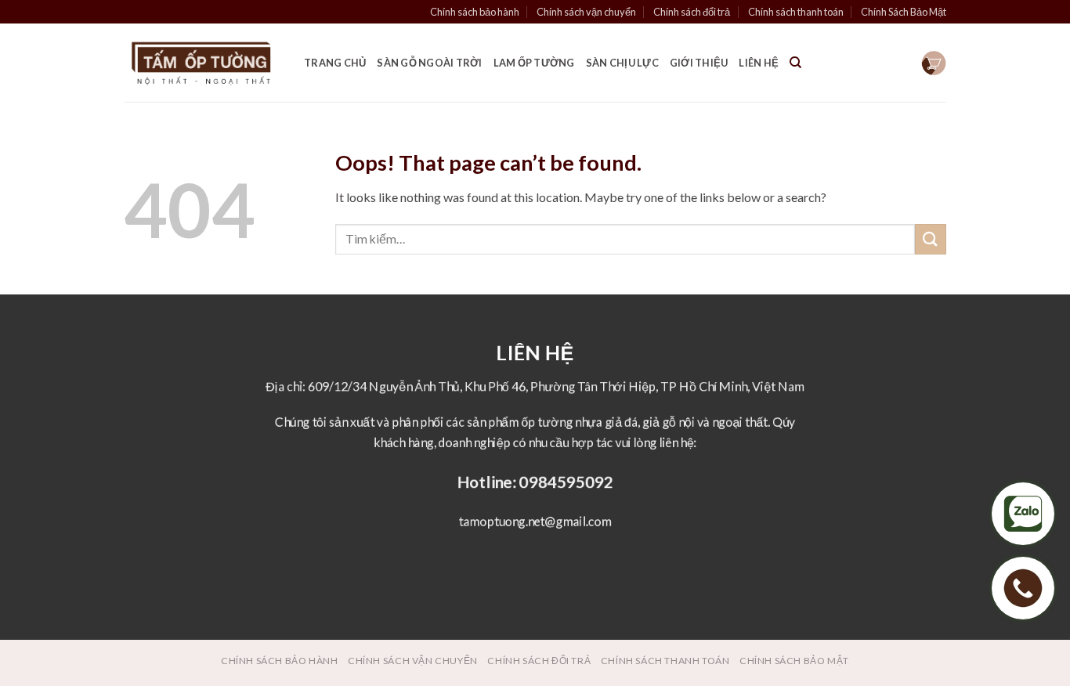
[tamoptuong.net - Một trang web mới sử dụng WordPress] (202, 63)
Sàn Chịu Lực (622, 62)
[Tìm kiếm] (795, 63)
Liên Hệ (759, 62)
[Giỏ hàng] (933, 63)
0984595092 (566, 481)
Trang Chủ (335, 62)
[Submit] (930, 239)
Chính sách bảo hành (474, 11)
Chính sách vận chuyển (586, 11)
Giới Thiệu (699, 62)
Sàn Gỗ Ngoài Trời (429, 62)
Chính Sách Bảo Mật (903, 11)
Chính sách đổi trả (691, 11)
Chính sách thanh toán (796, 11)
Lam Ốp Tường (534, 62)
